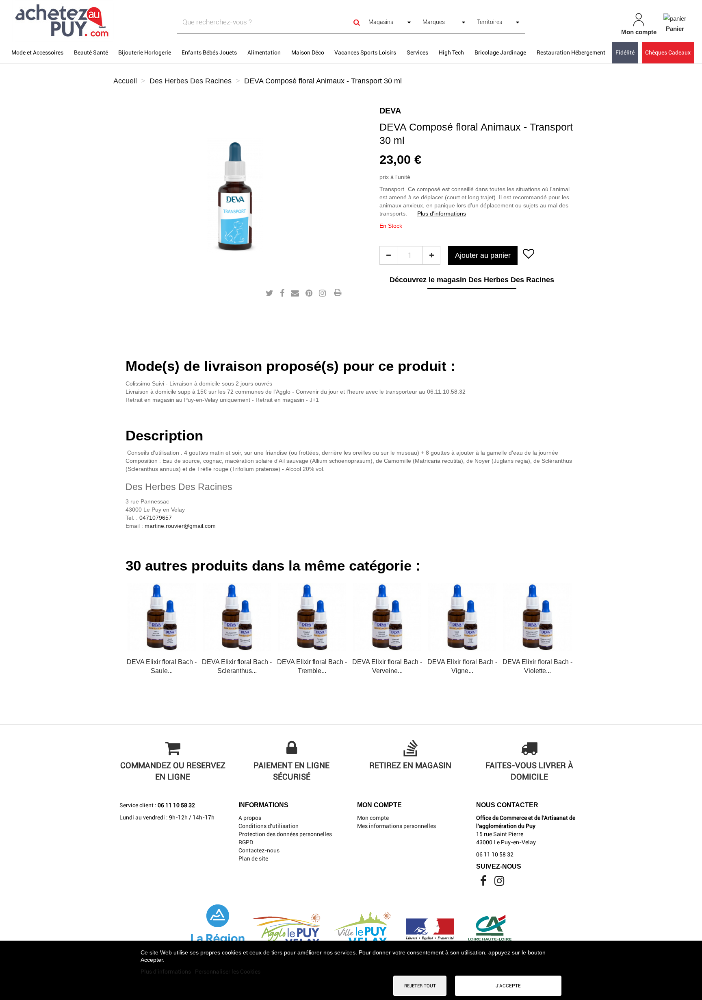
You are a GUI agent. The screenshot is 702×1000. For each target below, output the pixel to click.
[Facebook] (484, 883)
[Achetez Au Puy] (121, 21)
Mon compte (373, 818)
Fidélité (625, 52)
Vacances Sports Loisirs (365, 52)
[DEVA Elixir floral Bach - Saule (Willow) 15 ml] (162, 617)
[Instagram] (499, 883)
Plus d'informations (441, 213)
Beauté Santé (91, 52)
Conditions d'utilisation (268, 826)
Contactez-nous (259, 850)
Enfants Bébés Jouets (209, 52)
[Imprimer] (337, 293)
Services (417, 52)
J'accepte (508, 986)
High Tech (451, 52)
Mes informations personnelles (396, 826)
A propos (249, 818)
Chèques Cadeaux (668, 52)
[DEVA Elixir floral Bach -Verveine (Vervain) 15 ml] (387, 617)
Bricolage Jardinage (500, 52)
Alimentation (264, 52)
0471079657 (155, 517)
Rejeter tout (420, 986)
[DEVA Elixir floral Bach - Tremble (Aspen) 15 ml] (312, 617)
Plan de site (253, 858)
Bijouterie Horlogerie (144, 52)
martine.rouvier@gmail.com (180, 526)
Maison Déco (307, 52)
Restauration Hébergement (571, 52)
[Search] (356, 22)
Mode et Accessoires (37, 52)
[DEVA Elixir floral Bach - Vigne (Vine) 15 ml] (462, 617)
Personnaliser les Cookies (227, 971)
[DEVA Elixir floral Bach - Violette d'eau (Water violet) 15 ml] (537, 617)
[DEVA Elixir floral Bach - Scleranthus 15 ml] (237, 617)
